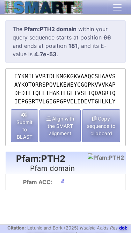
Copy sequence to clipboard (101, 126)
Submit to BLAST (24, 129)
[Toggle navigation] (117, 7)
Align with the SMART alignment (61, 126)
